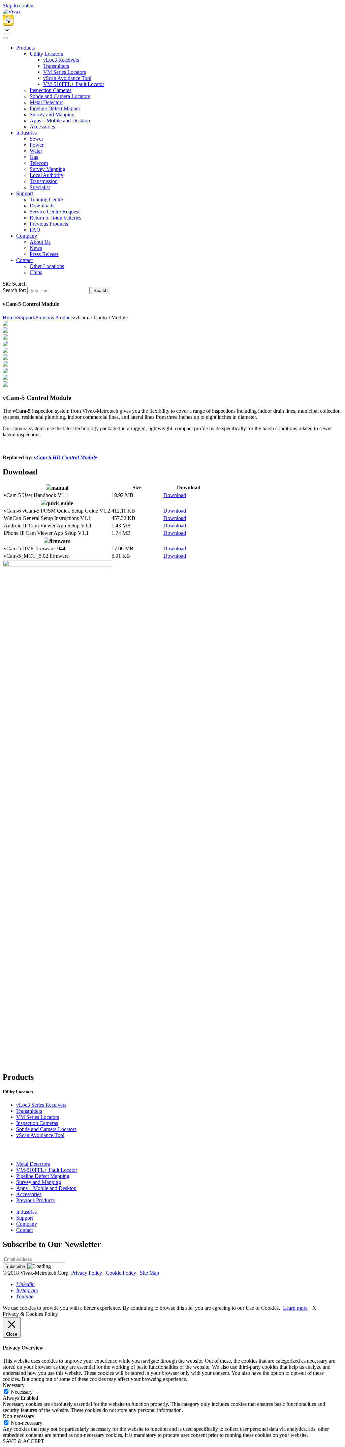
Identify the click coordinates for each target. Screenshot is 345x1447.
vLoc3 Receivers (61, 60)
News (36, 248)
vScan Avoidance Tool (67, 78)
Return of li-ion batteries (55, 218)
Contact (24, 260)
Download (174, 495)
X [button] (314, 1308)
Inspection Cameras (50, 90)
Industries (26, 133)
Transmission (44, 181)
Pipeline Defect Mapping (42, 1176)
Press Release (44, 254)
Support (24, 193)
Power (36, 145)
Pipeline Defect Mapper (55, 108)
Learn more (295, 1308)
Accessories (42, 126)
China (36, 272)
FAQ (35, 230)
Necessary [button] (14, 1385)
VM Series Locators (64, 72)
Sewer (36, 139)
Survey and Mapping (52, 114)
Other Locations (47, 266)
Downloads (42, 205)
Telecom (39, 163)
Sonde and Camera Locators (60, 96)
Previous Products (49, 224)
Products (25, 48)
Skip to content (19, 5)
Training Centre (46, 199)
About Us (40, 242)
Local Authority (46, 175)
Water (36, 151)
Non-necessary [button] (18, 1416)
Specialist (40, 187)
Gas (34, 157)
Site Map (149, 1273)
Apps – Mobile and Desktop (60, 120)
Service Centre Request (55, 211)
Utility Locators (46, 54)
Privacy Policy (86, 1273)
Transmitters (56, 66)
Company (26, 236)
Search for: (14, 290)
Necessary (22, 1392)
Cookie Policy (121, 1273)
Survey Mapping (47, 169)
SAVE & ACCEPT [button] (23, 1441)
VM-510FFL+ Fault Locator (73, 84)
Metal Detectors (46, 102)
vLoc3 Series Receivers (41, 1105)
